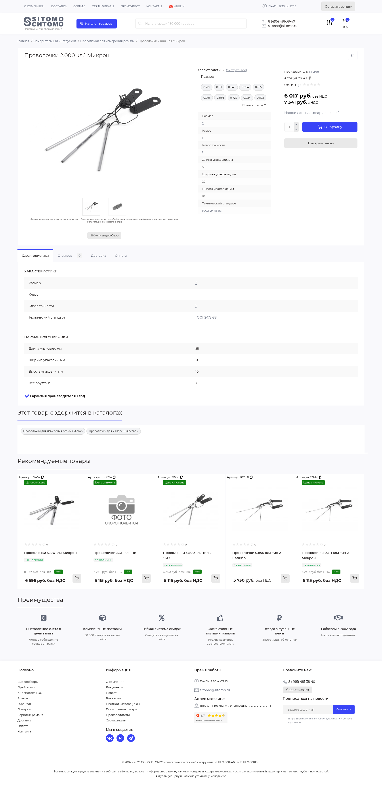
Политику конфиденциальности (321, 718)
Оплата (79, 6)
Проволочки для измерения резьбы (107, 41)
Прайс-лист (130, 6)
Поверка (24, 709)
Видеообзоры (27, 681)
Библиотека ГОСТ (30, 692)
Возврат (23, 698)
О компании (34, 6)
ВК (110, 738)
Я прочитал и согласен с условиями (320, 720)
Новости (112, 692)
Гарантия (24, 704)
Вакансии (113, 698)
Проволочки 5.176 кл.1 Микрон (50, 553)
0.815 (258, 87)
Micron (314, 71)
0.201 (206, 87)
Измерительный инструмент (54, 41)
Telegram (131, 738)
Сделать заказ (297, 690)
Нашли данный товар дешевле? (312, 113)
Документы (114, 687)
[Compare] (80, 480)
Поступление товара (121, 709)
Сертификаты (103, 6)
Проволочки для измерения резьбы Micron (53, 431)
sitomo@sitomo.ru (282, 26)
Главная (23, 41)
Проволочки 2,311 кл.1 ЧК (115, 553)
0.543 (231, 87)
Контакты (154, 6)
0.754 (245, 87)
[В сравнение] (353, 55)
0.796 (206, 97)
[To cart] (77, 578)
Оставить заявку (338, 7)
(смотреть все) (236, 70)
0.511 (219, 87)
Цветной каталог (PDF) (123, 704)
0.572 (260, 97)
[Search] (140, 23)
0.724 (247, 97)
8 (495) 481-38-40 (281, 21)
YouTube (121, 738)
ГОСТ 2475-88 (212, 210)
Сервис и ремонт (30, 715)
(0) (300, 84)
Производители (118, 715)
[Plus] (296, 124)
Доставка (59, 6)
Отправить (343, 709)
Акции (179, 6)
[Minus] (296, 129)
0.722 (233, 97)
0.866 (220, 97)
